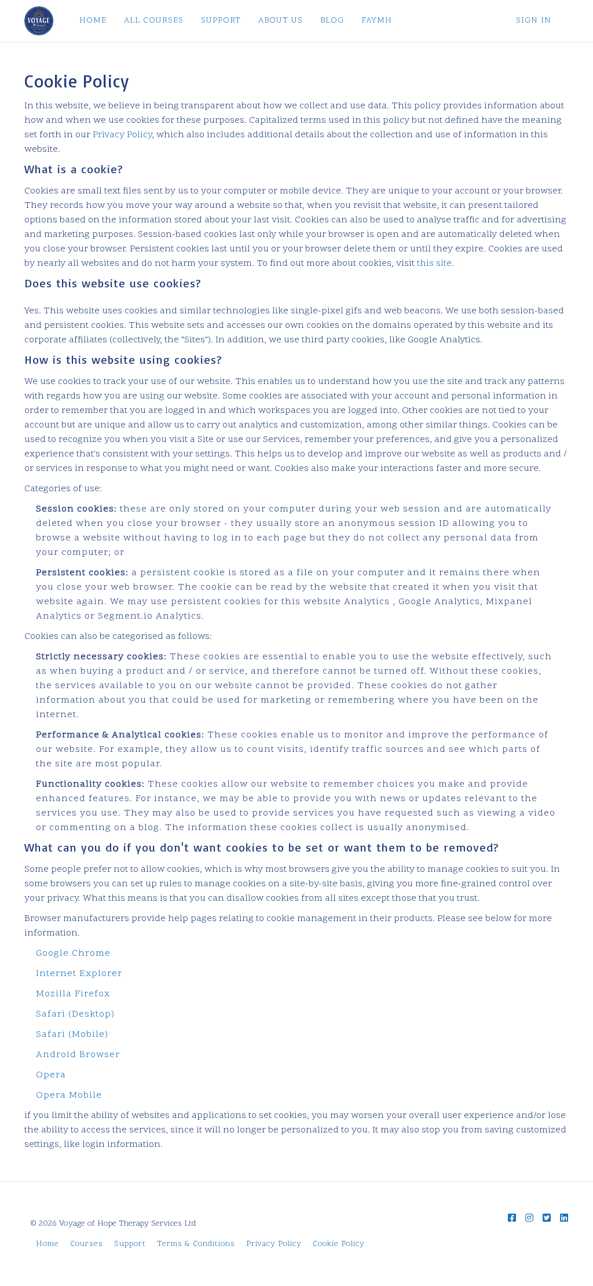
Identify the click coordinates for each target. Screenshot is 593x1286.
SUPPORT (221, 20)
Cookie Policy (339, 1244)
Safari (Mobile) (72, 1034)
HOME (93, 20)
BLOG (332, 20)
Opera (51, 1075)
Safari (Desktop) (75, 1014)
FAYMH (376, 20)
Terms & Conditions (196, 1244)
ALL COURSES (154, 20)
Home (47, 1244)
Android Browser (78, 1054)
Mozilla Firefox (73, 994)
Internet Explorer (79, 973)
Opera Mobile (69, 1095)
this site (434, 263)
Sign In (533, 20)
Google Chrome (73, 953)
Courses (86, 1244)
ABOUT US (280, 20)
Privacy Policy (122, 135)
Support (130, 1244)
